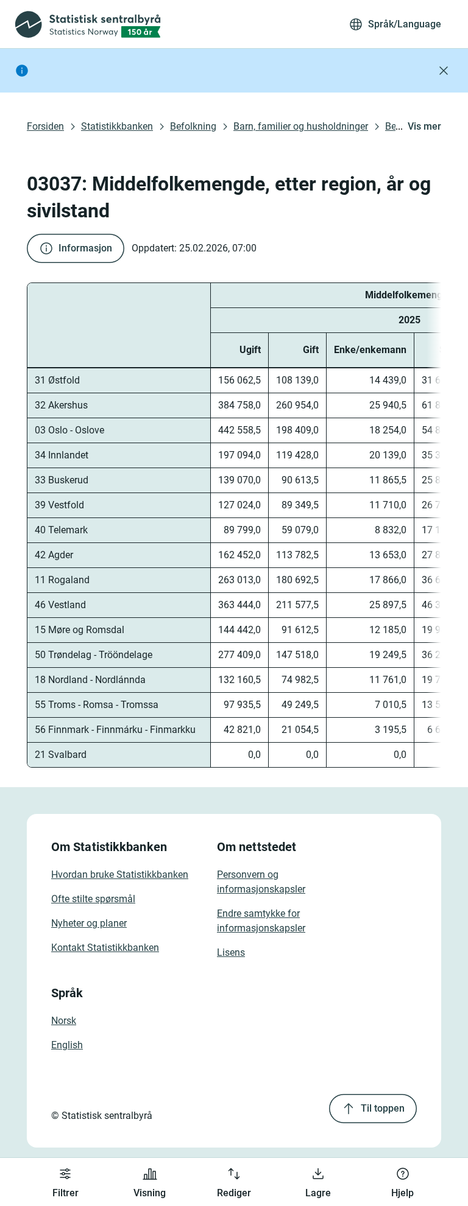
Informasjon (85, 248)
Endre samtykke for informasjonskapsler (261, 921)
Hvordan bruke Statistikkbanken (119, 874)
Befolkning (193, 126)
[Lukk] (443, 70)
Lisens (231, 952)
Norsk (63, 1020)
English (67, 1045)
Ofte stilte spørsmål (93, 899)
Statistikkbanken (117, 126)
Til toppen (383, 1108)
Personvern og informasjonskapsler (261, 882)
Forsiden (45, 126)
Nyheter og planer (89, 923)
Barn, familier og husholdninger (300, 126)
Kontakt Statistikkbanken (105, 947)
